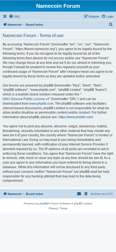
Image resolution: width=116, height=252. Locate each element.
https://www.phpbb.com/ (76, 117)
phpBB (43, 203)
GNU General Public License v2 (26, 99)
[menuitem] (14, 16)
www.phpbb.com (41, 103)
